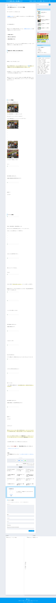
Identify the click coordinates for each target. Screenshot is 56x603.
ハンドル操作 (44, 62)
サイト (8, 521)
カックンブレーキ (43, 59)
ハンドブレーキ (40, 62)
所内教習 (39, 49)
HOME (28, 599)
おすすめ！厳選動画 (41, 47)
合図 (42, 66)
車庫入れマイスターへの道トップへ (13, 448)
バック (20, 464)
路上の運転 (22, 600)
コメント (8, 504)
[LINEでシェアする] (25, 460)
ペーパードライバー (24, 464)
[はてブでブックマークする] (22, 460)
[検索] (49, 4)
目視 (38, 70)
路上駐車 (45, 70)
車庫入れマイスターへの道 (30, 463)
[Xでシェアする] (16, 460)
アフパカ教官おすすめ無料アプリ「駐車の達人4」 (26, 454)
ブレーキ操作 (43, 63)
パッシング (39, 63)
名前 (8, 514)
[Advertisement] (20, 90)
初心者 (29, 464)
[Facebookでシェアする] (19, 460)
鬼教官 (44, 73)
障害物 (39, 73)
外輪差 (31, 464)
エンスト (39, 59)
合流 (44, 66)
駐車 (33, 464)
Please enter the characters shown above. (13, 527)
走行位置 (41, 70)
